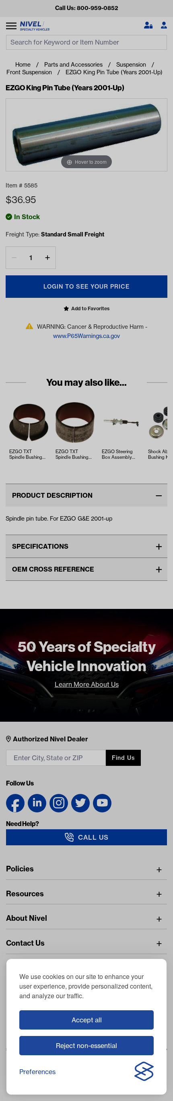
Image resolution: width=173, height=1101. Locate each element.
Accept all (87, 1020)
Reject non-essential (86, 1046)
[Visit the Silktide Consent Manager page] (144, 1071)
